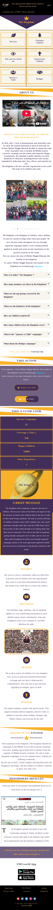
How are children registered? (17, 316)
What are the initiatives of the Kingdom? (22, 306)
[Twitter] (26, 898)
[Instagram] (30, 898)
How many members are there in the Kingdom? (25, 284)
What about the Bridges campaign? (20, 344)
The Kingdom (26, 22)
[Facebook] (22, 898)
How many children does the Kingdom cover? (24, 325)
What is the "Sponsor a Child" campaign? (23, 334)
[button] (26, 275)
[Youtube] (18, 898)
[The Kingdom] (26, 18)
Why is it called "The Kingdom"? (19, 275)
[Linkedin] (34, 898)
